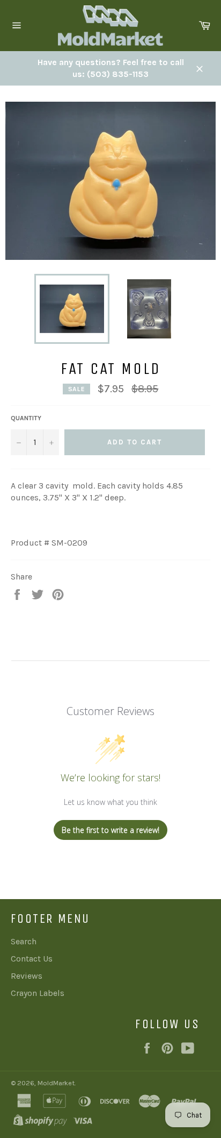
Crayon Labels (37, 993)
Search (23, 941)
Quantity (26, 418)
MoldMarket (56, 1083)
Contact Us (32, 958)
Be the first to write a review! (110, 830)
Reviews (26, 976)
